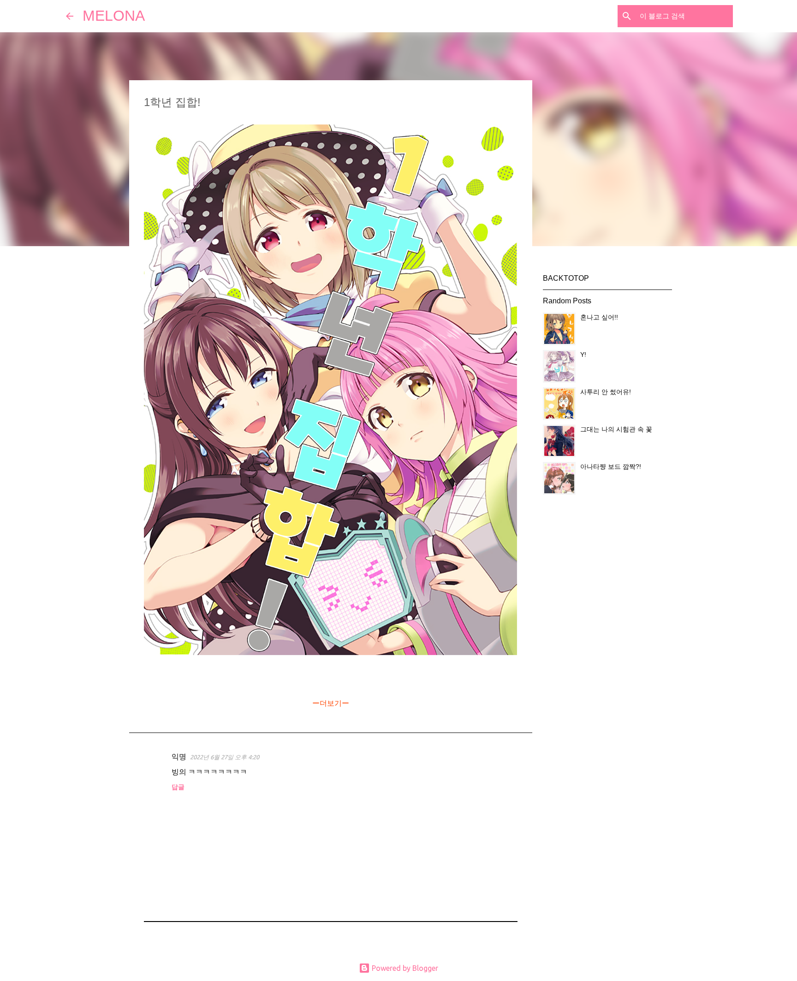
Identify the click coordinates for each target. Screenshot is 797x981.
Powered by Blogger (404, 968)
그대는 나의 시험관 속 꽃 (616, 429)
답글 (178, 787)
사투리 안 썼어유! (605, 392)
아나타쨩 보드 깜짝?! (610, 466)
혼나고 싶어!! (599, 317)
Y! (583, 354)
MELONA (114, 15)
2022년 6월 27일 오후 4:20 (224, 757)
